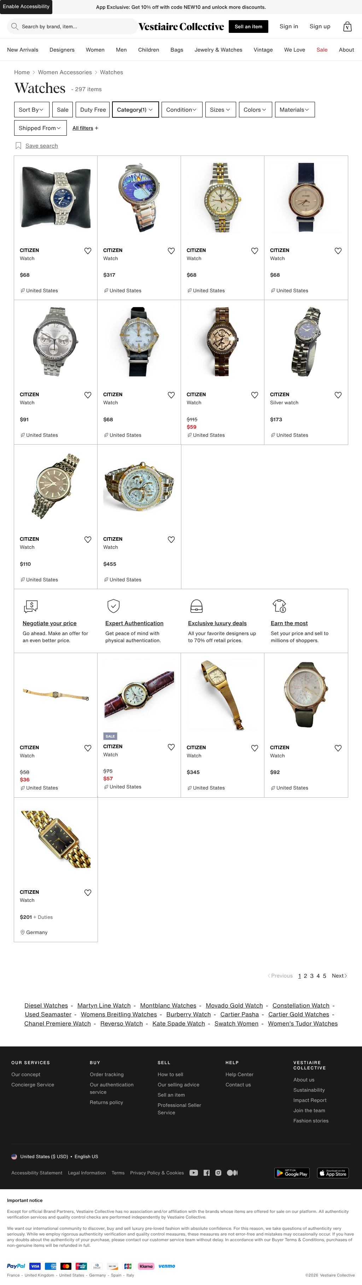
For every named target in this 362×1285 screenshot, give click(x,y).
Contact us (238, 1085)
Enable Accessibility (26, 6)
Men (121, 50)
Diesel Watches (46, 1005)
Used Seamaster (48, 1014)
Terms (117, 1172)
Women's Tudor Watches (303, 1023)
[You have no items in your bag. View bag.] (347, 26)
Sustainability (309, 1090)
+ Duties (43, 917)
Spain (116, 1275)
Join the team (309, 1110)
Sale (322, 50)
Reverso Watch (121, 1023)
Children (148, 50)
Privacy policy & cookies (157, 1172)
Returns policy (106, 1102)
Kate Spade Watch (178, 1023)
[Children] (165, 50)
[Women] (110, 50)
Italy (130, 1275)
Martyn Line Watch (104, 1005)
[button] (347, 26)
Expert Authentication (134, 623)
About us (303, 1080)
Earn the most (289, 623)
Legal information (87, 1172)
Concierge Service (32, 1085)
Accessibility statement (36, 1172)
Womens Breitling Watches (119, 1014)
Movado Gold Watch (234, 1005)
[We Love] (311, 50)
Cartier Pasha (239, 1014)
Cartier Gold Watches (298, 1014)
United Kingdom (39, 1275)
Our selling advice (178, 1085)
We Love (294, 50)
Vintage (263, 50)
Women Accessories (65, 72)
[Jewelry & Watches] (248, 50)
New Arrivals (22, 50)
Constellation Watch (301, 1005)
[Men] (132, 50)
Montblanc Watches (168, 1005)
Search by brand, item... (49, 26)
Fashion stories (310, 1121)
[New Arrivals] (44, 50)
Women (95, 50)
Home (22, 72)
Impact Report (310, 1100)
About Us (350, 50)
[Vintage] (278, 50)
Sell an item (248, 26)
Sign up (320, 26)
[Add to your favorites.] (87, 251)
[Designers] (80, 50)
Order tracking (107, 1074)
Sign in (289, 26)
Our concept (25, 1074)
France (13, 1275)
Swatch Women (237, 1023)
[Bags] (189, 50)
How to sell (170, 1074)
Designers (62, 50)
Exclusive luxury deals (217, 623)
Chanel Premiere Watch (57, 1023)
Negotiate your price (50, 623)
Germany (97, 1275)
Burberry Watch (189, 1014)
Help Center (239, 1074)
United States (71, 1275)
